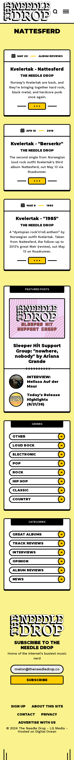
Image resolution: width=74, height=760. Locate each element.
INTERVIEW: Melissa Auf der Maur (43, 381)
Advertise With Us (37, 722)
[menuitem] (18, 706)
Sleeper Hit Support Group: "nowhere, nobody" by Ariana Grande (37, 353)
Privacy (49, 714)
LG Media (57, 728)
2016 (50, 130)
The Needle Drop (37, 76)
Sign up (18, 706)
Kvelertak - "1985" (37, 218)
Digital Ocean (45, 731)
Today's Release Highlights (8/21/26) (43, 399)
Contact (26, 714)
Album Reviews (51, 56)
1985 (50, 205)
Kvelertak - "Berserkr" (37, 143)
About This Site (47, 706)
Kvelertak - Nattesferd (37, 69)
